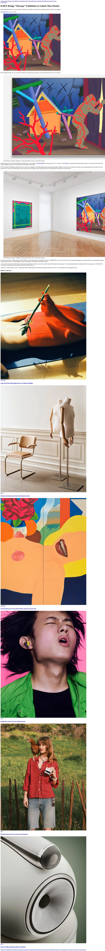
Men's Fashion (19, 1)
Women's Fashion (12, 1)
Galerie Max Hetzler (40, 163)
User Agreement (62, 949)
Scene (31, 1)
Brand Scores (35, 1)
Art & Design (4, 2)
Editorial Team (5, 11)
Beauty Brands (48, 1)
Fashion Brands (41, 1)
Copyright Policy (82, 949)
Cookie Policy (75, 949)
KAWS (66, 163)
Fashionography (4, 1)
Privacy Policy (69, 949)
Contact (56, 949)
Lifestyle (28, 1)
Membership (52, 949)
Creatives (54, 1)
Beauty (24, 1)
